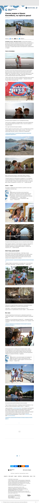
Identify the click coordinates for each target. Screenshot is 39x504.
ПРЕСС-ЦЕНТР (10, 476)
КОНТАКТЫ (20, 476)
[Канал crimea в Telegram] (12, 466)
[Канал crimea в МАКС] (27, 466)
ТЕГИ (34, 476)
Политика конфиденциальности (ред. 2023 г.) (15, 484)
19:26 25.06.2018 (7, 17)
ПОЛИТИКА (13, 473)
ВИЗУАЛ (27, 473)
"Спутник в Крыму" (11, 415)
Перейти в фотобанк (18, 36)
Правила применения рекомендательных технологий (17, 485)
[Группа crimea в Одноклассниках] (23, 466)
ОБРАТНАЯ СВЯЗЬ (26, 476)
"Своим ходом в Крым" (17, 408)
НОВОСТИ (6, 476)
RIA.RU (31, 476)
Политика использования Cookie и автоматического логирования (19, 483)
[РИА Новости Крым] (10, 10)
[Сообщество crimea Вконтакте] (16, 466)
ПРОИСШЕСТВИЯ (22, 473)
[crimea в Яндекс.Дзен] (19, 466)
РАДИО (15, 476)
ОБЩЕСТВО (17, 473)
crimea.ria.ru (27, 414)
